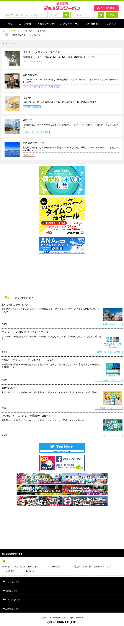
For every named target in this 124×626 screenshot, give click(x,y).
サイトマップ (104, 566)
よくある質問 (8, 571)
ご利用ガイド (32, 566)
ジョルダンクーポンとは (13, 566)
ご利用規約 (55, 566)
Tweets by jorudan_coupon (62, 451)
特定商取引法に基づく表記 (86, 566)
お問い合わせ (32, 571)
